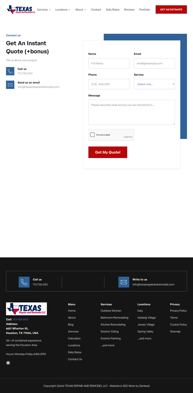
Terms (174, 317)
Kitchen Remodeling (113, 324)
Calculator (74, 338)
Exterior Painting (111, 338)
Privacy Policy (178, 310)
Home (72, 310)
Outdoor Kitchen (111, 310)
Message (94, 95)
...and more (107, 345)
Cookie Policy (178, 324)
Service (139, 74)
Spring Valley (145, 331)
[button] (44, 9)
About (72, 317)
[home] (21, 9)
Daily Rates (112, 9)
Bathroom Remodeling (114, 317)
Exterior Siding (110, 331)
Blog (71, 324)
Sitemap (175, 331)
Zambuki (144, 385)
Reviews (129, 9)
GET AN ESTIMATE (171, 9)
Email (137, 53)
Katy (140, 310)
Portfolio (144, 9)
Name (92, 53)
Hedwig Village (147, 317)
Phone (92, 74)
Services (73, 331)
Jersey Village (146, 324)
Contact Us (75, 359)
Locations (74, 345)
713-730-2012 (20, 319)
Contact (96, 9)
